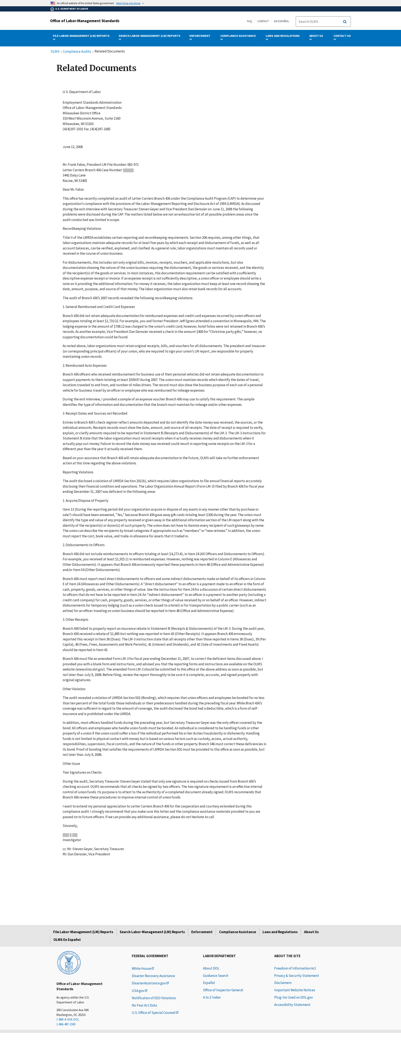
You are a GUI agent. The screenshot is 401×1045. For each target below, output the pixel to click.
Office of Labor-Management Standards (84, 20)
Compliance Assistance (237, 932)
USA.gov (138, 990)
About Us (311, 932)
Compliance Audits (77, 51)
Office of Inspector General (223, 990)
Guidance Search (215, 975)
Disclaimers (283, 982)
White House (141, 968)
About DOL (211, 968)
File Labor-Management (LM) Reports (83, 932)
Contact (263, 21)
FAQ (249, 21)
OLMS (55, 51)
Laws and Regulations (280, 932)
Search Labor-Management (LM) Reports (152, 932)
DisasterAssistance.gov (149, 983)
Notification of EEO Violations (154, 998)
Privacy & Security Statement (296, 975)
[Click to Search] (345, 22)
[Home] (68, 962)
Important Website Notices (294, 990)
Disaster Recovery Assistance (153, 975)
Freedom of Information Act (295, 968)
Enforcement (202, 932)
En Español (281, 21)
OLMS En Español (67, 939)
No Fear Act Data (144, 1005)
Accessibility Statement (292, 1004)
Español (209, 982)
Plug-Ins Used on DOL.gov (293, 997)
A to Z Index (212, 997)
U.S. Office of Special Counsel (153, 1012)
